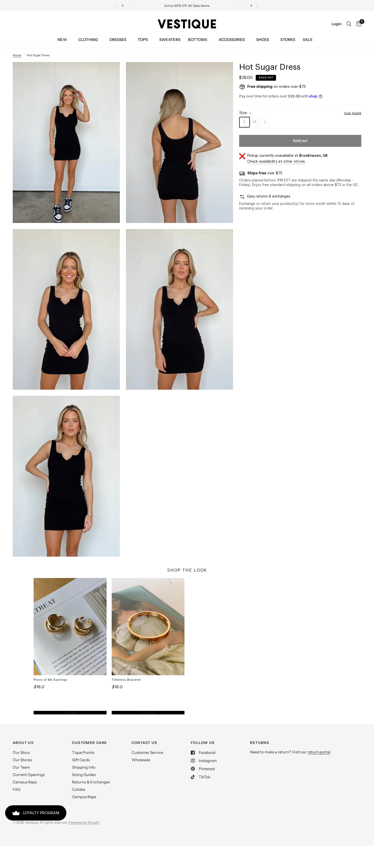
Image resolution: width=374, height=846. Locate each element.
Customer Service (147, 752)
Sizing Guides (84, 774)
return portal (319, 752)
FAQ (16, 789)
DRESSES (117, 39)
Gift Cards (81, 759)
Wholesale (141, 759)
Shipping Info (83, 767)
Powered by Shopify (83, 822)
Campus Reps (25, 782)
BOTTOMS (197, 39)
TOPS (143, 39)
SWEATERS (169, 39)
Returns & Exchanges (91, 782)
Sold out (70, 712)
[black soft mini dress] (109, 73)
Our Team (21, 767)
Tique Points (83, 752)
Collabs (78, 789)
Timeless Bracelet (126, 680)
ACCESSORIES (232, 39)
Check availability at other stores (276, 161)
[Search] (349, 24)
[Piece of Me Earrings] (70, 626)
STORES (287, 39)
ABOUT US (23, 742)
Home (17, 55)
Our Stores (22, 759)
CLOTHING (88, 39)
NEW (62, 39)
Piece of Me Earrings (50, 680)
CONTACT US (144, 742)
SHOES (262, 39)
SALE (308, 39)
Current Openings (29, 774)
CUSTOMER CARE (89, 742)
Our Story (21, 752)
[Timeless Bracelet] (148, 626)
